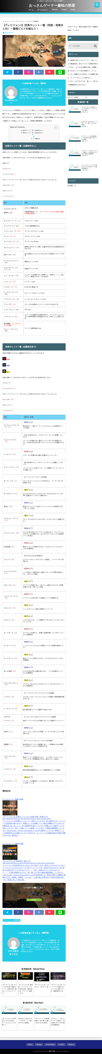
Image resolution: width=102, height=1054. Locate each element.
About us (71, 1044)
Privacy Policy (50, 1044)
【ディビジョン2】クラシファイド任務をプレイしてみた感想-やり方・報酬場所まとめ (58, 988)
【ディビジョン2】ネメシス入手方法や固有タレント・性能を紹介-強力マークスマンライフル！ (9, 989)
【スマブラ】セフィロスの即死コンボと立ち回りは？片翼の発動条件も (89, 167)
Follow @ (34, 893)
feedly (35, 899)
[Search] (95, 46)
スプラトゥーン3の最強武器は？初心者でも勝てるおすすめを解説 (41, 1021)
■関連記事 (37, 138)
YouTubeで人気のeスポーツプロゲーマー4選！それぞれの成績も (25, 1021)
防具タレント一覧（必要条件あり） (33, 133)
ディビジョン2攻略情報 (11, 920)
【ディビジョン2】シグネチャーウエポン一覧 (41, 986)
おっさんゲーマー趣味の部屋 (52, 5)
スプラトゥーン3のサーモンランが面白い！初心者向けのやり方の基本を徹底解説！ (58, 1022)
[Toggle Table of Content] (55, 127)
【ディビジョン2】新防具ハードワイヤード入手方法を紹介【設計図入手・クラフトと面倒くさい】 (25, 989)
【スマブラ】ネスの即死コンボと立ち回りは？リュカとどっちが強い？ (9, 1022)
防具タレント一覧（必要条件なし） (33, 130)
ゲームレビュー (42, 10)
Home (73, 9)
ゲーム (31, 10)
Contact (64, 9)
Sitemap (54, 9)
